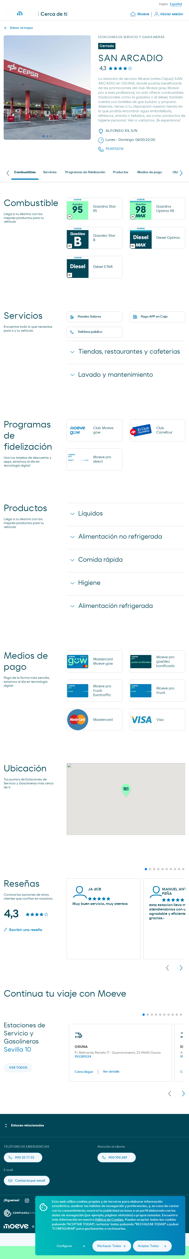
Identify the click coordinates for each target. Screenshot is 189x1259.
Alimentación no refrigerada (120, 537)
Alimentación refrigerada (115, 606)
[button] (126, 791)
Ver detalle (111, 1071)
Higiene (89, 583)
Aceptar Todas (148, 1246)
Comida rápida (100, 560)
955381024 (83, 1056)
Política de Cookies (109, 1219)
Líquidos (90, 513)
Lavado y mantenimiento (115, 375)
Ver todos (18, 1067)
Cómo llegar (84, 1072)
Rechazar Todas (109, 1246)
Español (176, 4)
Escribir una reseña (25, 930)
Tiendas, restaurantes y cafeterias (129, 352)
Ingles (163, 4)
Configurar (64, 1246)
